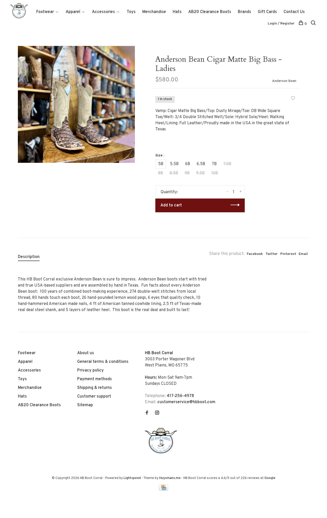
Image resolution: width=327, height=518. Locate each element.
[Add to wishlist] (293, 99)
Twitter (271, 254)
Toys (131, 12)
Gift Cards (267, 12)
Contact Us (294, 12)
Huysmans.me (170, 478)
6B (187, 164)
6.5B (201, 164)
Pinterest (288, 254)
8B (160, 173)
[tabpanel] (76, 104)
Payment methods (94, 379)
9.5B (200, 173)
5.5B (174, 164)
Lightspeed (132, 478)
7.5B (227, 164)
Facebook (255, 254)
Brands (244, 12)
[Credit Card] (163, 489)
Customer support (94, 396)
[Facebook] (147, 413)
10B (214, 173)
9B (187, 173)
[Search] (314, 24)
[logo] (162, 452)
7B (214, 164)
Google (269, 478)
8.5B (174, 173)
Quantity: (169, 192)
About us (85, 353)
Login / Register (281, 23)
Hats (177, 12)
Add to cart (171, 205)
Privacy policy (90, 370)
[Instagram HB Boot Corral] (157, 413)
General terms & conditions (103, 361)
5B (160, 164)
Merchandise (154, 12)
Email (303, 254)
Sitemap (85, 405)
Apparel (73, 12)
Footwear (45, 12)
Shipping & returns (94, 387)
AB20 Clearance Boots (209, 12)
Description (29, 257)
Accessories (103, 12)
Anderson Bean (284, 81)
